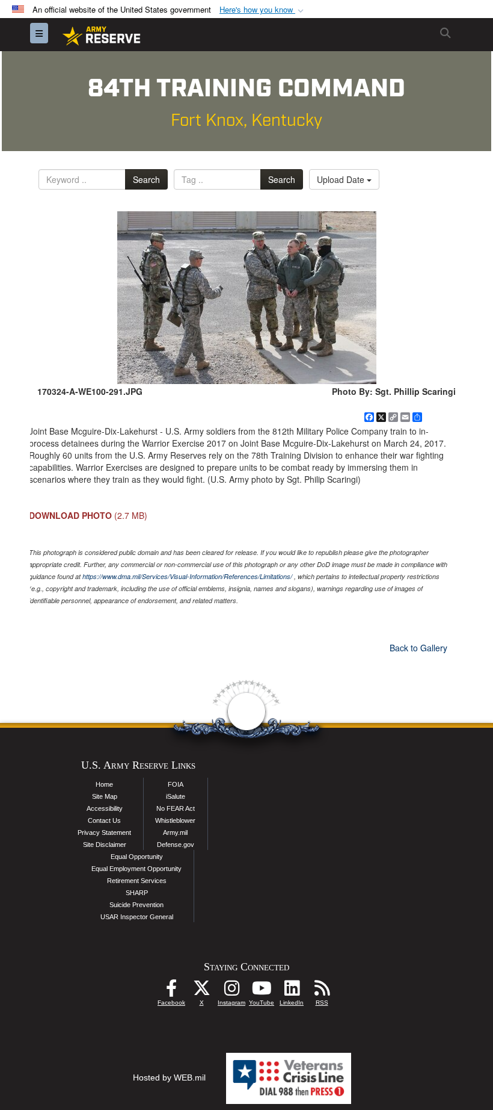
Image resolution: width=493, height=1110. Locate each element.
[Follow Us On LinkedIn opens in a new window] (292, 991)
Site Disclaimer (104, 844)
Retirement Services (137, 880)
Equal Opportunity (137, 856)
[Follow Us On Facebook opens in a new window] (171, 991)
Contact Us (104, 820)
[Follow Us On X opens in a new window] (201, 991)
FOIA (175, 784)
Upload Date (342, 179)
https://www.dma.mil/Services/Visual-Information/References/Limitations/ (187, 576)
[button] (262, 10)
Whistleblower (175, 820)
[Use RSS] (322, 991)
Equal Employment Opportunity (136, 868)
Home (104, 784)
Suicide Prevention (136, 904)
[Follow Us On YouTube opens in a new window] (261, 991)
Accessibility (105, 808)
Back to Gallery (418, 648)
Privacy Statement (104, 832)
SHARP (137, 892)
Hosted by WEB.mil (169, 1077)
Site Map (104, 796)
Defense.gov (175, 844)
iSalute (175, 796)
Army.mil (175, 832)
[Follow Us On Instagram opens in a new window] (231, 991)
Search (146, 179)
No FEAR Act (175, 808)
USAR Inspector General (136, 916)
